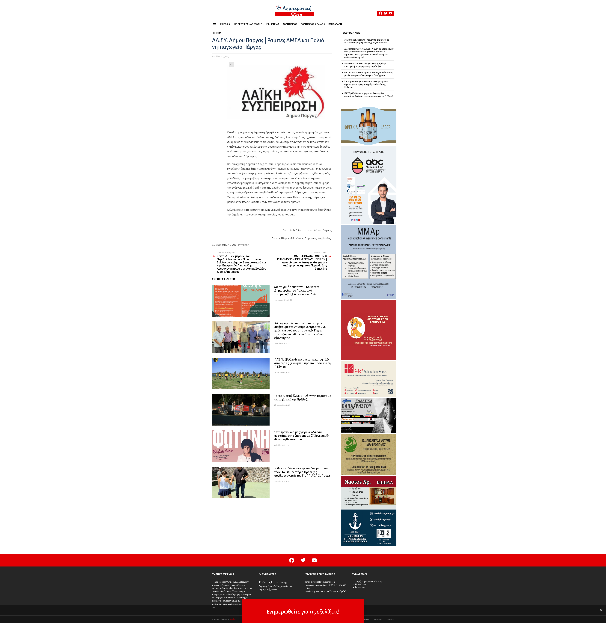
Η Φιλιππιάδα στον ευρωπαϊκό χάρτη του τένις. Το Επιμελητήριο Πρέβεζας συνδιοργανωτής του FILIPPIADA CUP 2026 (302, 472)
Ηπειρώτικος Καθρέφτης (248, 24)
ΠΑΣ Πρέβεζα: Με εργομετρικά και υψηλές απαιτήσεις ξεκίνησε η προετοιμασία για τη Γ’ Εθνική (302, 363)
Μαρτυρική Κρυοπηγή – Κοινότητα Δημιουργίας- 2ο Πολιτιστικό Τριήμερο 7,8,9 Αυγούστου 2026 (297, 290)
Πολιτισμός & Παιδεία (313, 24)
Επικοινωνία (360, 587)
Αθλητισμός (290, 24)
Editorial (225, 24)
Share (231, 64)
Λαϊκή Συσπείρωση (241, 245)
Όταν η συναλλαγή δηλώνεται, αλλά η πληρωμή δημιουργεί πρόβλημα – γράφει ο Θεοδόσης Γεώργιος (366, 84)
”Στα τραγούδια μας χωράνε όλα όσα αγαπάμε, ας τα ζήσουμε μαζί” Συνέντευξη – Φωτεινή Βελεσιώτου (302, 435)
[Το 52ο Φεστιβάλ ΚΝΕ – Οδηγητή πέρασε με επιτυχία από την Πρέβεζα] (241, 410)
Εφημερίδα (272, 24)
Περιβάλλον (335, 24)
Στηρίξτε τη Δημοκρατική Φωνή (368, 582)
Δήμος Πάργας (221, 245)
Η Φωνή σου (360, 584)
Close (601, 610)
